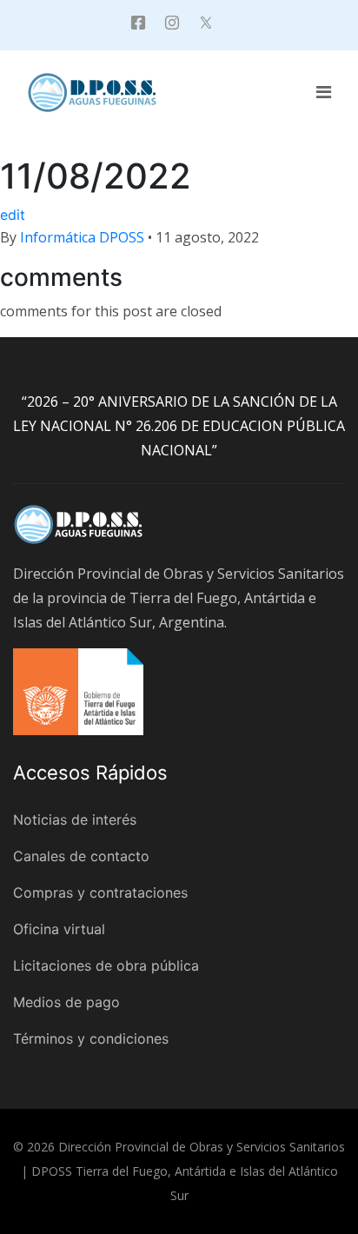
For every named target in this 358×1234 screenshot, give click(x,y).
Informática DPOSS (82, 237)
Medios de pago (66, 1002)
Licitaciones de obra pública (106, 965)
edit (12, 214)
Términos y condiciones (91, 1038)
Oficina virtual (59, 929)
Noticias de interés (74, 819)
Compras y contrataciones (100, 892)
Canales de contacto (81, 856)
